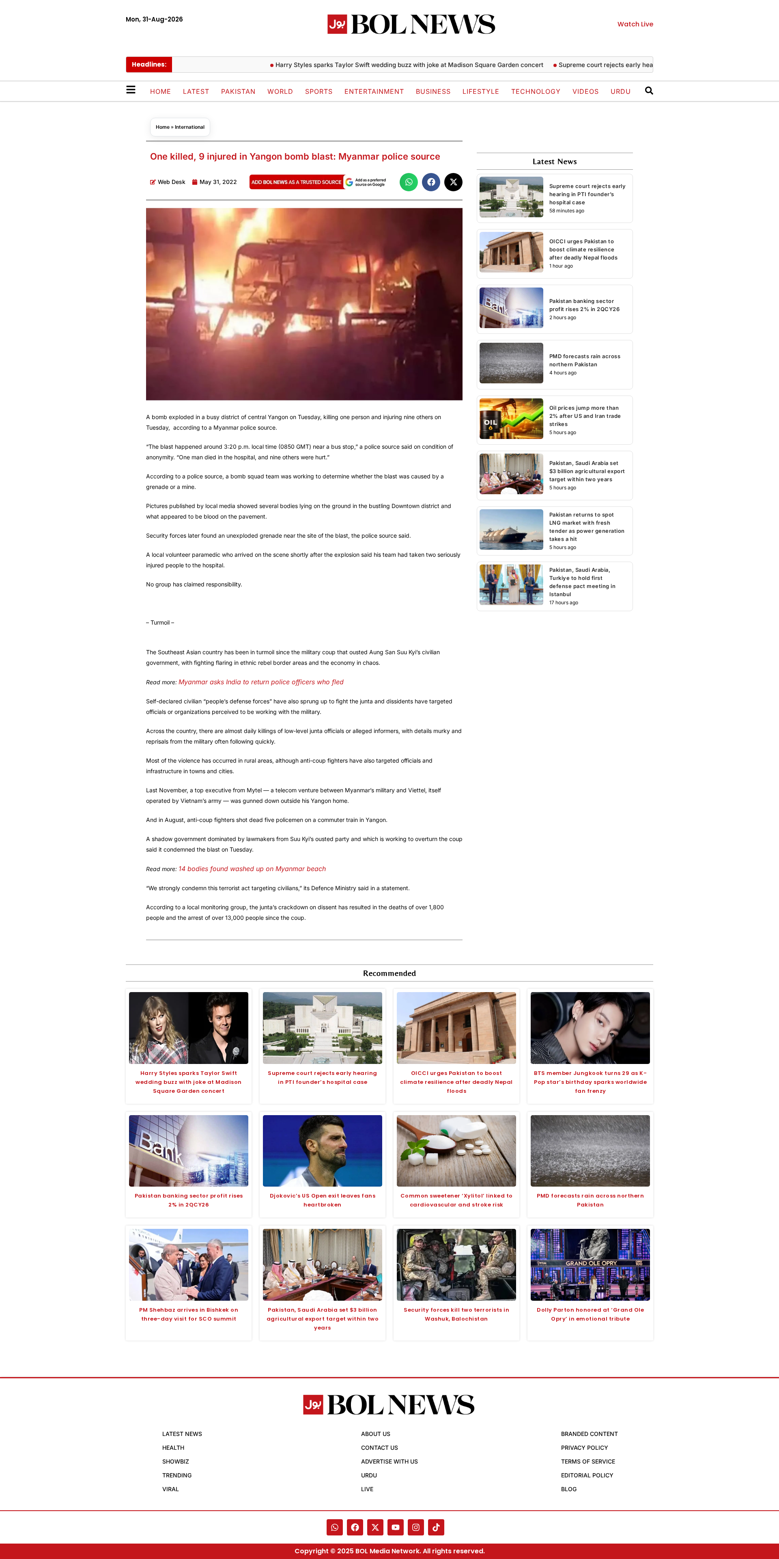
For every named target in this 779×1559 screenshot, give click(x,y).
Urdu (621, 91)
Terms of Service (588, 1461)
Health (173, 1447)
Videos (585, 91)
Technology (536, 91)
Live (367, 1488)
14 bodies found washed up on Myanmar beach (252, 869)
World (280, 91)
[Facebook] (355, 1527)
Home (160, 91)
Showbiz (175, 1461)
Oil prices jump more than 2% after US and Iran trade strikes (585, 415)
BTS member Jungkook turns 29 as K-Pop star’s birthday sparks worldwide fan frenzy (590, 1082)
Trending (177, 1475)
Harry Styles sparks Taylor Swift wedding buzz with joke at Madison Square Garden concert (389, 65)
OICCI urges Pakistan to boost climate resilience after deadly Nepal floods (583, 249)
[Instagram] (416, 1527)
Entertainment (374, 91)
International (189, 127)
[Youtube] (395, 1527)
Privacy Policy (584, 1447)
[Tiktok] (436, 1527)
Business (433, 91)
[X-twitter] (375, 1527)
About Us (375, 1433)
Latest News (182, 1433)
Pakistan (238, 91)
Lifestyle (481, 91)
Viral (170, 1488)
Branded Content (589, 1433)
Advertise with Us (389, 1461)
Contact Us (379, 1447)
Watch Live (635, 24)
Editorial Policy (587, 1475)
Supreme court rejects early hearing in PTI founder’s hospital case (635, 65)
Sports (319, 91)
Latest (196, 91)
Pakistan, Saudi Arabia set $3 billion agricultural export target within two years (587, 471)
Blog (569, 1488)
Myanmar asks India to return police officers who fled (261, 682)
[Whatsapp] (335, 1527)
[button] (409, 182)
